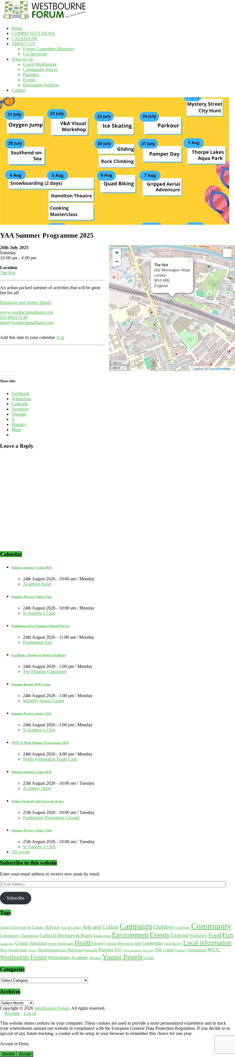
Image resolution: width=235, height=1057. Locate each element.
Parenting (90, 950)
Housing (125, 943)
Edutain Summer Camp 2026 (31, 567)
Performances (133, 950)
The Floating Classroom (44, 671)
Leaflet (198, 368)
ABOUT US (23, 43)
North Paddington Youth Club (50, 759)
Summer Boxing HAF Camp (30, 684)
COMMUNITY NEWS (33, 33)
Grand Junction (31, 943)
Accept (25, 1054)
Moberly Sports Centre (43, 700)
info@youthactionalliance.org (27, 322)
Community (211, 925)
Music (33, 950)
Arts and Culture (100, 927)
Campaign (136, 926)
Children (163, 927)
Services (148, 950)
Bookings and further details (25, 302)
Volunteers (196, 950)
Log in (30, 1013)
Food (214, 934)
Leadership (152, 943)
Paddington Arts (37, 642)
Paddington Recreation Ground (51, 817)
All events (20, 851)
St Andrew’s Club (39, 613)
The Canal (164, 950)
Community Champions (19, 936)
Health (83, 942)
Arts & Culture (71, 928)
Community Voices (40, 69)
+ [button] (117, 252)
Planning (31, 74)
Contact (18, 90)
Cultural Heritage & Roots (66, 935)
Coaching (182, 927)
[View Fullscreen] (227, 253)
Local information (207, 942)
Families (198, 935)
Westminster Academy (68, 957)
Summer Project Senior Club (31, 713)
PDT (118, 950)
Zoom (149, 958)
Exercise (180, 935)
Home (17, 28)
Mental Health (18, 950)
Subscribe (15, 898)
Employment (102, 936)
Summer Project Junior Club (31, 596)
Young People (122, 957)
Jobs (137, 943)
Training (180, 950)
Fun (227, 934)
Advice (52, 927)
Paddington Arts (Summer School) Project (40, 626)
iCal (60, 337)
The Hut (7, 272)
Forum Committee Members (48, 48)
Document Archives (41, 84)
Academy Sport (37, 583)
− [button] (117, 261)
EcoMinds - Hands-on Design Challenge (38, 655)
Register (12, 1013)
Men (3, 950)
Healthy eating (105, 943)
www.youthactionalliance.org (26, 312)
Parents (105, 950)
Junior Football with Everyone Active (37, 801)
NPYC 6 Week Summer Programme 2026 (40, 742)
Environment (130, 934)
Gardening (7, 943)
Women (95, 958)
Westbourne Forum (23, 957)
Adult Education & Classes (22, 927)
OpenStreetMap (220, 368)
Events (29, 79)
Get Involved (35, 54)
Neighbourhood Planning (60, 949)
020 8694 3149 (14, 317)
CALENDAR (24, 38)
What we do (22, 59)
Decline (8, 1054)
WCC (213, 949)
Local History (172, 944)
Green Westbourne (40, 64)
